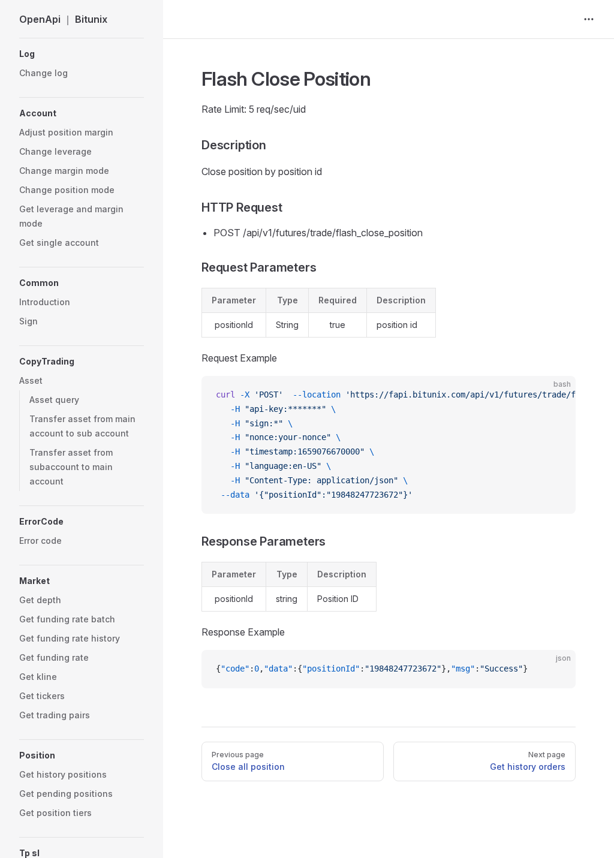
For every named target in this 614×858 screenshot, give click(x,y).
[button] (81, 54)
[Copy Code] (556, 395)
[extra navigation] (589, 19)
